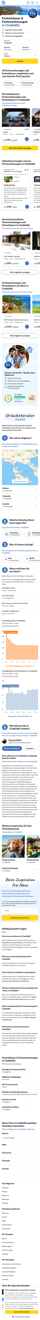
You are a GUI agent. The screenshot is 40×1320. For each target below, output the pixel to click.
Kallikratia (25, 981)
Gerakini (5, 981)
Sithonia (19, 942)
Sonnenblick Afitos (17, 999)
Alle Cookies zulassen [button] (22, 1312)
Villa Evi (4, 999)
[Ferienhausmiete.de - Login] (33, 2)
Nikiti (26, 1017)
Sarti (11, 942)
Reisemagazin (7, 1246)
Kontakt (5, 1254)
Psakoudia (5, 942)
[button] (37, 2)
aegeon (5, 132)
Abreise (25, 47)
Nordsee (5, 1188)
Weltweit (5, 1199)
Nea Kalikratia (13, 981)
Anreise (7, 47)
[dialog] (22, 1303)
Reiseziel (7, 41)
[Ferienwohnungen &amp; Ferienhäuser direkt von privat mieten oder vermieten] (3, 2)
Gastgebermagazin (9, 1268)
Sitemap (5, 1203)
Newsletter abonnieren (20, 918)
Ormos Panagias (9, 1138)
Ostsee (4, 1191)
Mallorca (5, 1195)
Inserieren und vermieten (11, 1264)
